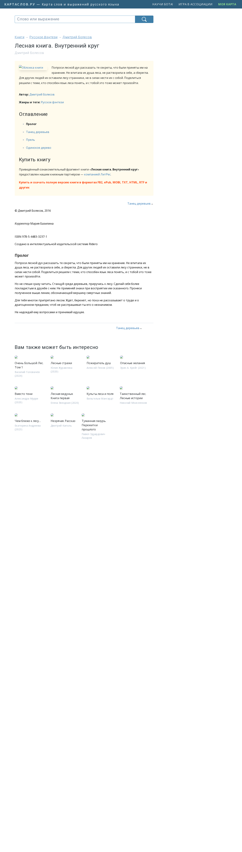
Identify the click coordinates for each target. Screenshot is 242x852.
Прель (30, 140)
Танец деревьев (37, 132)
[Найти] (144, 19)
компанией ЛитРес (97, 174)
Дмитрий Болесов (42, 94)
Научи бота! (162, 4)
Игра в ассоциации (196, 4)
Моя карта (227, 4)
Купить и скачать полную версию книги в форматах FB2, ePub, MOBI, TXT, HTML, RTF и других (83, 184)
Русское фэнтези (52, 102)
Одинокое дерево (38, 148)
